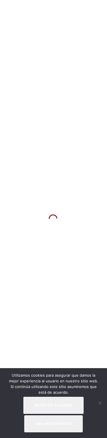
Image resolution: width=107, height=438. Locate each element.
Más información (53, 424)
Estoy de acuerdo (54, 405)
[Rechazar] (100, 403)
